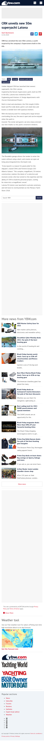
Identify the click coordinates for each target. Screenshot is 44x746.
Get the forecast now (10, 649)
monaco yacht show (26, 79)
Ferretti (15, 79)
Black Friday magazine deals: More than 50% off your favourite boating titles (28, 424)
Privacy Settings (15, 736)
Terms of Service (15, 609)
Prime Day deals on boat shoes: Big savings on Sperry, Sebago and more (29, 457)
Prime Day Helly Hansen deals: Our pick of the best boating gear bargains (29, 441)
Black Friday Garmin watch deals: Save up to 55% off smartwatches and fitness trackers (27, 357)
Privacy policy (6, 736)
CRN (9, 79)
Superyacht (5, 82)
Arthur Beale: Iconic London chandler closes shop (27, 470)
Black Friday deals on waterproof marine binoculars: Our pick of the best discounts (29, 391)
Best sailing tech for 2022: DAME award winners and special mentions (27, 408)
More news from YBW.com (19, 319)
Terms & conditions (36, 733)
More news (22, 484)
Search (39, 198)
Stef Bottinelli (8, 33)
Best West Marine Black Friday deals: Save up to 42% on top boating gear (28, 375)
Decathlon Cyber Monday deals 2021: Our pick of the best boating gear (29, 340)
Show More (9, 613)
